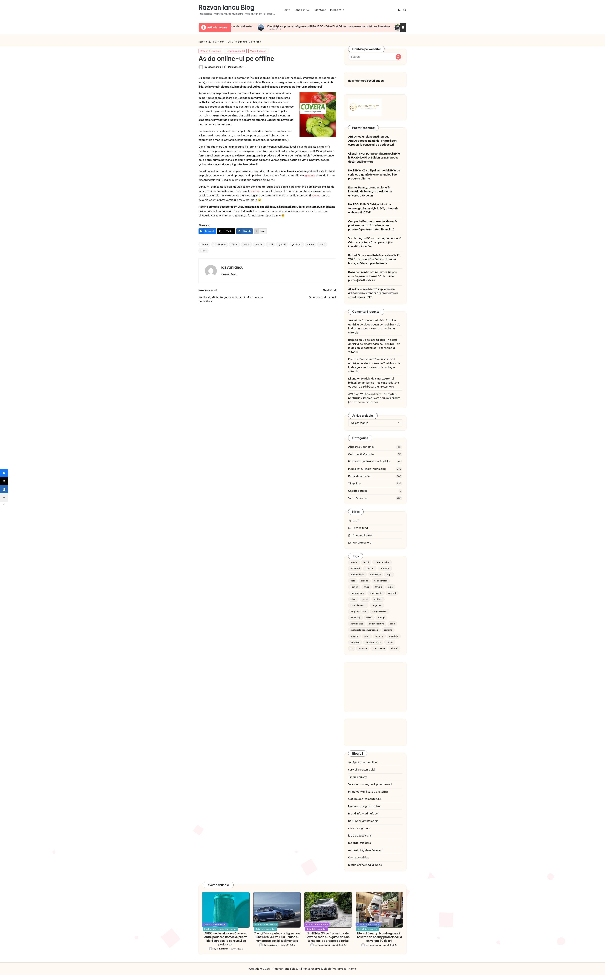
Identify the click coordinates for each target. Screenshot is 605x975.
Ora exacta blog (358, 857)
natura (310, 244)
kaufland (378, 599)
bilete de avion (382, 562)
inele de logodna (359, 828)
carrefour (384, 568)
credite (364, 580)
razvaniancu (232, 267)
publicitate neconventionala (364, 630)
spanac (315, 195)
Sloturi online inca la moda (365, 865)
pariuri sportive (376, 623)
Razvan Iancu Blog (226, 7)
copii (389, 574)
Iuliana (352, 378)
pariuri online (357, 623)
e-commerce (380, 580)
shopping (355, 642)
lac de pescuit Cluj (360, 835)
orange (381, 617)
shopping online (373, 642)
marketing (355, 617)
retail (366, 636)
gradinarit (296, 244)
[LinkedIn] (4, 489)
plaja (392, 623)
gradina (282, 244)
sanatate (393, 636)
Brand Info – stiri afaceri (363, 813)
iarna (390, 587)
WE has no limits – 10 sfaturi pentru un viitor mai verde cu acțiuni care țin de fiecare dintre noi (374, 398)
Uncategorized (358, 490)
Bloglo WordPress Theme (339, 968)
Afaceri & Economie (210, 51)
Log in (356, 520)
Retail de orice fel (236, 51)
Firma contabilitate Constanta (368, 791)
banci (366, 562)
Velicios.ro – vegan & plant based (370, 784)
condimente (220, 244)
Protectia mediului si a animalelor (369, 461)
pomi (322, 244)
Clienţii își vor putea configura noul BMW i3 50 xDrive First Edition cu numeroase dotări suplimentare (270, 26)
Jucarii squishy (357, 777)
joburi (353, 599)
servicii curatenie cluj (361, 769)
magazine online (358, 611)
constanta (375, 574)
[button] (229, 274)
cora (353, 580)
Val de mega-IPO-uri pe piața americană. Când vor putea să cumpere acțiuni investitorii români (375, 242)
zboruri (394, 648)
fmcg (366, 587)
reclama (388, 630)
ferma (246, 244)
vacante (363, 648)
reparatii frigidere (359, 843)
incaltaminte (376, 593)
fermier (259, 244)
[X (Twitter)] (4, 481)
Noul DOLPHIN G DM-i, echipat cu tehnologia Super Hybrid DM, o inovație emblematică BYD (373, 208)
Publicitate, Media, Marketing (367, 469)
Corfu (234, 244)
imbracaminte (357, 593)
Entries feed (360, 528)
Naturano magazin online (364, 806)
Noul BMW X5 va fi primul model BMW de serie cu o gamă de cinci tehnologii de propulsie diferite (374, 174)
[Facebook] (4, 473)
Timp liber (354, 483)
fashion (354, 587)
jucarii (365, 599)
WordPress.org (362, 542)
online (369, 617)
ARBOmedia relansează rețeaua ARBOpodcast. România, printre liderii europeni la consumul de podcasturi (372, 140)
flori (271, 244)
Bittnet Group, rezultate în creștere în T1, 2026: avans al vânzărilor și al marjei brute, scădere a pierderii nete (374, 259)
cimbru (255, 191)
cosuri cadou (375, 80)
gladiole (310, 175)
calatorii (370, 568)
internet (392, 593)
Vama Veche (379, 648)
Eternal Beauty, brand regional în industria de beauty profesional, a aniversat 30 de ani (370, 191)
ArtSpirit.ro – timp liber (363, 762)
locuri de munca (358, 605)
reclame (354, 636)
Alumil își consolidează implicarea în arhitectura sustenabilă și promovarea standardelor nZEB (373, 293)
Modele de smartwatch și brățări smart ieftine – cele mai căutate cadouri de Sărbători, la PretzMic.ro (373, 382)
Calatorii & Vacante (361, 454)
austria (204, 244)
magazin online (379, 611)
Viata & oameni (258, 51)
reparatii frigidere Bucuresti (365, 850)
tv (352, 648)
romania (379, 636)
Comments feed (362, 535)
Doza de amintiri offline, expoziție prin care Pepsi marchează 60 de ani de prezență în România (372, 276)
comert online (357, 574)
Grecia (378, 587)
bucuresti (355, 568)
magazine (377, 605)
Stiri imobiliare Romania (363, 821)
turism (390, 642)
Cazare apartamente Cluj (364, 799)
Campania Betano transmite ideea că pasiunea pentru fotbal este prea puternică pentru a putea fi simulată (372, 225)
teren (203, 250)
